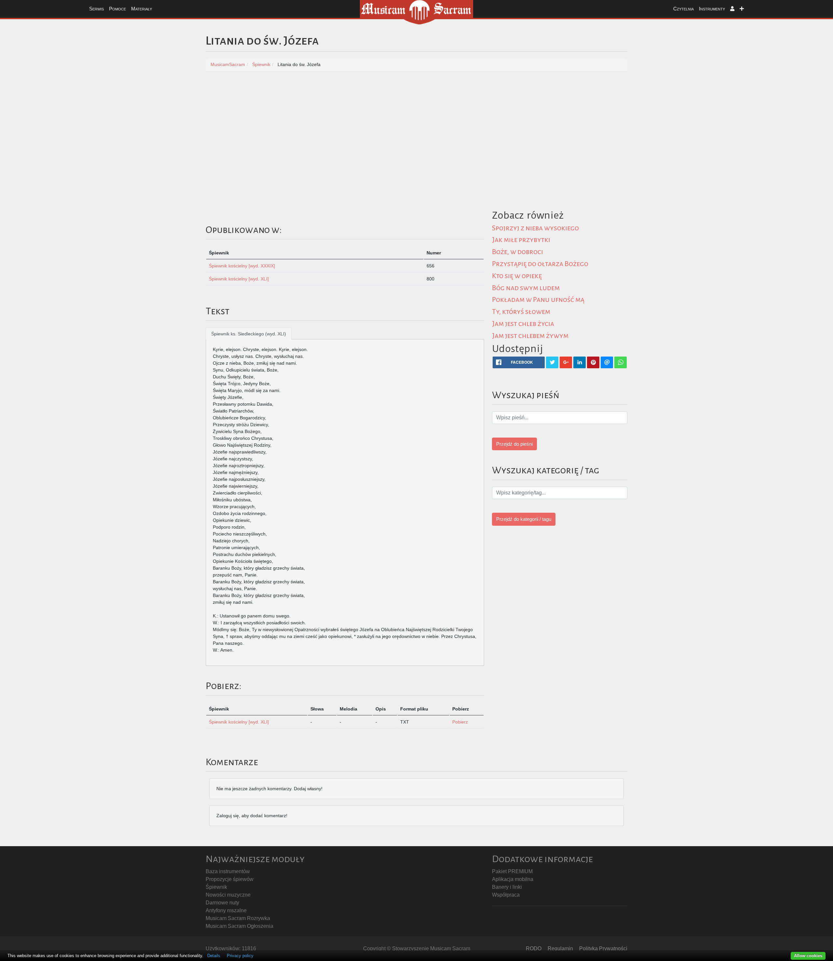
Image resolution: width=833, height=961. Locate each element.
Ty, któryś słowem (521, 312)
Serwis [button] (96, 8)
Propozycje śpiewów (229, 879)
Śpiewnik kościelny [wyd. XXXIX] (242, 265)
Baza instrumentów (228, 871)
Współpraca (506, 895)
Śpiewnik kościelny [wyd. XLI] (239, 278)
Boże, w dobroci (517, 252)
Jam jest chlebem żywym (530, 336)
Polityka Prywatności (603, 948)
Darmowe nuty (222, 902)
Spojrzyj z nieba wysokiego (535, 228)
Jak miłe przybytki (521, 240)
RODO (533, 948)
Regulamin (560, 948)
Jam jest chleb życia (523, 324)
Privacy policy (240, 955)
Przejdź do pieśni (514, 444)
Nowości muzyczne (228, 895)
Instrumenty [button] (712, 8)
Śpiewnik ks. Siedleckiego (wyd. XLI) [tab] (248, 333)
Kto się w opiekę (517, 276)
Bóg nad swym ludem (526, 288)
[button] (732, 9)
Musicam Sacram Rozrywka (238, 918)
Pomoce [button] (117, 8)
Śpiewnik (216, 887)
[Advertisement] (416, 125)
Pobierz (460, 721)
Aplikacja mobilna (512, 879)
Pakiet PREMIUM (512, 871)
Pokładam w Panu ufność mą (538, 300)
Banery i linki (507, 887)
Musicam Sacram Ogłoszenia (239, 926)
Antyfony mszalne (226, 910)
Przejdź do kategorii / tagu (523, 519)
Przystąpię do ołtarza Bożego (540, 264)
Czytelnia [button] (683, 8)
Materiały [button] (141, 8)
